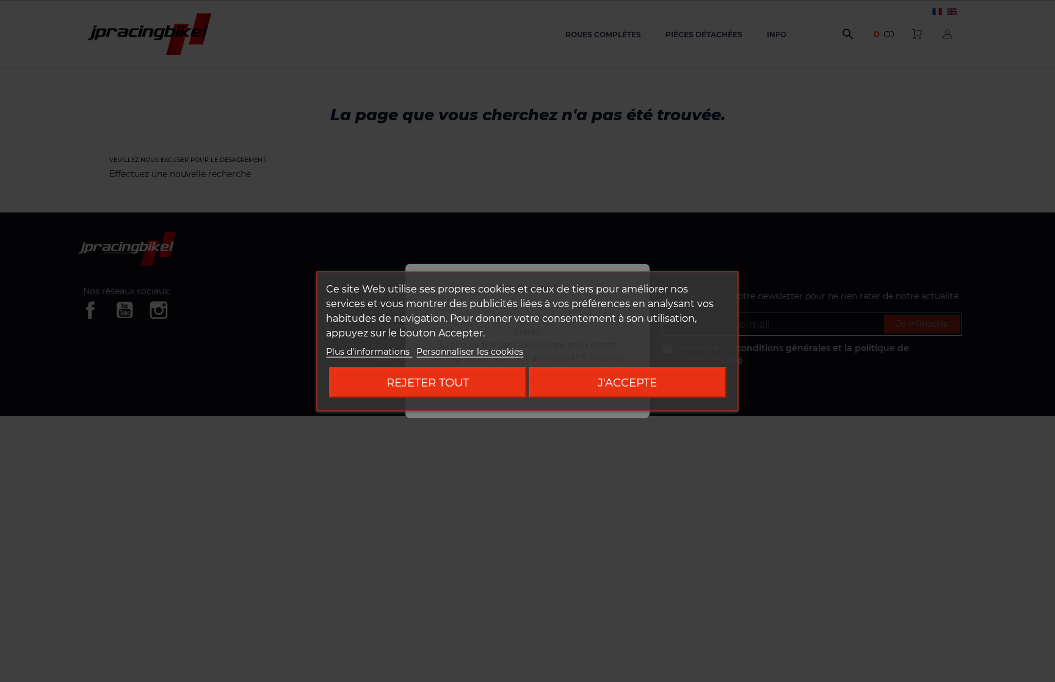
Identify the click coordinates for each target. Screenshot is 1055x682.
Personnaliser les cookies (469, 351)
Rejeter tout (427, 382)
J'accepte (627, 382)
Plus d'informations (369, 351)
